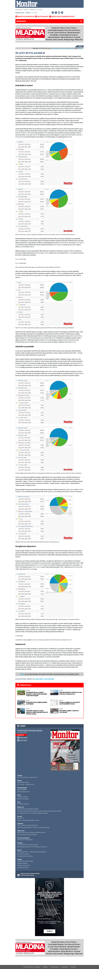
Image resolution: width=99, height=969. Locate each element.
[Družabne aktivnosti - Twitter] (55, 12)
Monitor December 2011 (67, 48)
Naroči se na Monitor (26, 16)
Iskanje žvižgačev (22, 789)
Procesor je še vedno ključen (25, 839)
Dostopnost (65, 967)
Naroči (22, 674)
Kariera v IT (20, 818)
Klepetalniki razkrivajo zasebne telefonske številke (31, 832)
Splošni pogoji (55, 967)
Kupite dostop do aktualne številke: (30, 873)
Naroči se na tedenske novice (63, 16)
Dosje (80, 46)
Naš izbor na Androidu (23, 865)
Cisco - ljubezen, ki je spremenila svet (27, 825)
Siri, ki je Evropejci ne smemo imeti (27, 777)
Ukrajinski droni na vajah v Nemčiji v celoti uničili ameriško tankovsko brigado (36, 693)
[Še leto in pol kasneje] (44, 163)
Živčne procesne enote (23, 791)
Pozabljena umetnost (23, 804)
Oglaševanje (33, 9)
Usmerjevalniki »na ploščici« (25, 856)
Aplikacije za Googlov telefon (25, 861)
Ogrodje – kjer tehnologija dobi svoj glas (28, 820)
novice (28, 690)
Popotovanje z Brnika (23, 782)
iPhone (80, 48)
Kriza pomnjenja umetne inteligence (27, 834)
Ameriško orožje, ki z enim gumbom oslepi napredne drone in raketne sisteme (37, 712)
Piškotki (25, 9)
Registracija (19, 13)
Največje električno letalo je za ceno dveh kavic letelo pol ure (70, 693)
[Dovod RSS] (61, 12)
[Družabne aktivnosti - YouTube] (58, 12)
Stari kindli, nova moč (23, 854)
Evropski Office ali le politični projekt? (27, 844)
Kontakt (40, 9)
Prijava (28, 13)
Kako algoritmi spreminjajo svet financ (28, 809)
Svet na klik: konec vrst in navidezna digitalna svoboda (32, 813)
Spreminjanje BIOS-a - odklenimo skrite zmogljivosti (31, 852)
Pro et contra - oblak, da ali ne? (25, 784)
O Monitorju (18, 9)
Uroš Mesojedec (55, 48)
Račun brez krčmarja (23, 798)
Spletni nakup (42, 16)
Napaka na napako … (23, 796)
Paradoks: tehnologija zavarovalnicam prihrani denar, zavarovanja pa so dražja (39, 811)
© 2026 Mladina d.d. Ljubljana (31, 967)
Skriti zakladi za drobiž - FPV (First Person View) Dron (32, 847)
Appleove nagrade (22, 863)
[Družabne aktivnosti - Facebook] (52, 12)
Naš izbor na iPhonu (23, 867)
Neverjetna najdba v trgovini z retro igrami (69, 711)
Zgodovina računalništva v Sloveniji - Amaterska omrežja (33, 827)
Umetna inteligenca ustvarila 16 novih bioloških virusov (69, 703)
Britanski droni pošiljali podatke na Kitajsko (36, 703)
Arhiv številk (23, 740)
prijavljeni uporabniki (44, 679)
